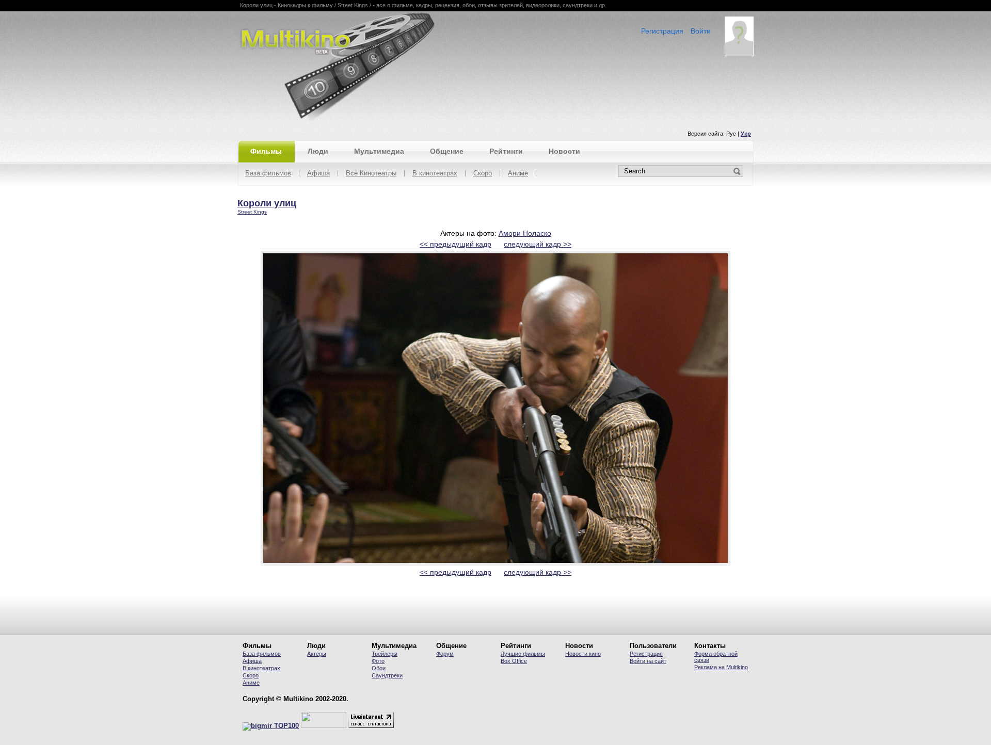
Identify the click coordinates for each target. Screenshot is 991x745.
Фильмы (266, 151)
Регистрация (662, 31)
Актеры (316, 654)
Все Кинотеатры (371, 173)
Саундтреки (387, 675)
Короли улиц (266, 203)
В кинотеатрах (434, 173)
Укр (746, 134)
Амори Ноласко (525, 233)
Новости (564, 151)
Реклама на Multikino (721, 667)
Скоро (482, 173)
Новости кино (583, 654)
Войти (701, 31)
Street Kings (252, 212)
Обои (379, 668)
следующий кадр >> (537, 244)
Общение (446, 151)
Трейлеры (384, 654)
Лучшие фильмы (523, 654)
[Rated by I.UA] (323, 726)
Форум (445, 654)
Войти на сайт (648, 661)
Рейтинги (506, 151)
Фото (378, 661)
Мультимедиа (379, 151)
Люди (318, 151)
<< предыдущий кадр (455, 244)
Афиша (318, 173)
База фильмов (268, 173)
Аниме (518, 173)
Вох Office (514, 661)
